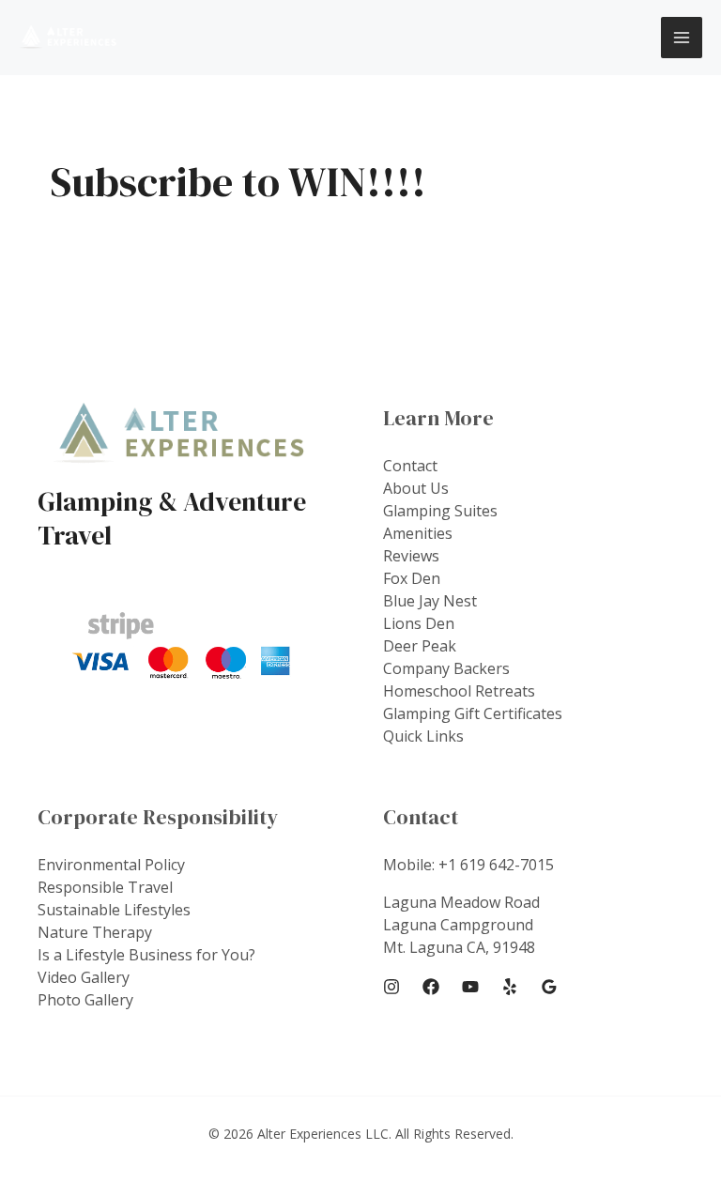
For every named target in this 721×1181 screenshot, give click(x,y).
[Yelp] (509, 986)
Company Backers (446, 668)
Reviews (411, 555)
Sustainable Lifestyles (114, 909)
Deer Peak (419, 646)
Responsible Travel (105, 887)
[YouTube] (470, 986)
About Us (416, 488)
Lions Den (418, 623)
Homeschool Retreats (459, 691)
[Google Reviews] (549, 986)
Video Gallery (84, 977)
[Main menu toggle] (681, 37)
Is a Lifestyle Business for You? (146, 954)
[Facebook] (430, 986)
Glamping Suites (440, 510)
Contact (410, 465)
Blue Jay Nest (430, 600)
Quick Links (423, 736)
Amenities (418, 533)
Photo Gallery (85, 999)
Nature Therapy (95, 932)
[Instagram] (391, 986)
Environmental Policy (111, 864)
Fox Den (411, 578)
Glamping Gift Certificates (472, 713)
